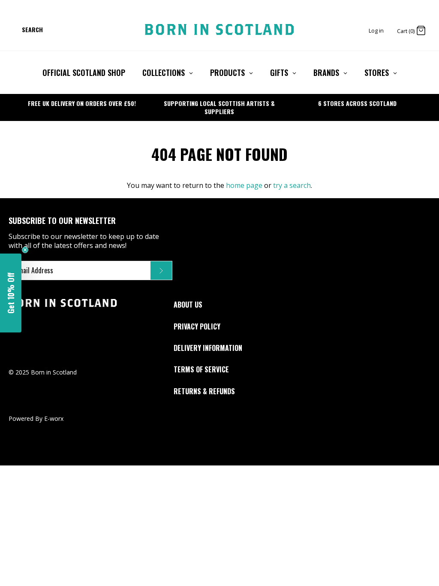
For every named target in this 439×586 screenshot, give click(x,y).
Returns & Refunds (204, 391)
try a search (292, 185)
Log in (376, 30)
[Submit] (161, 270)
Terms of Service (201, 369)
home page (244, 185)
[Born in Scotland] (219, 29)
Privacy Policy (197, 326)
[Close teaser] (25, 250)
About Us (188, 304)
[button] (10, 293)
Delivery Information (208, 348)
